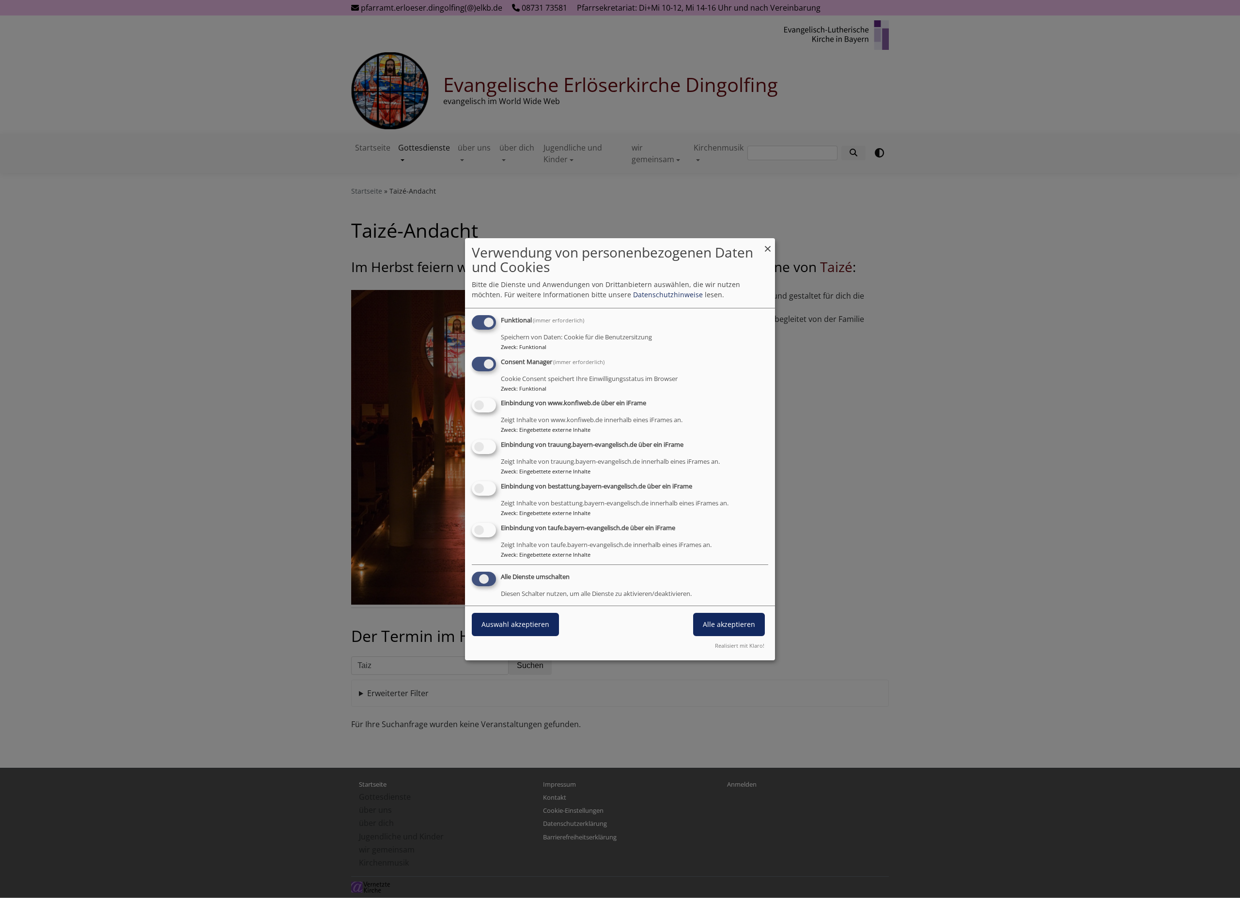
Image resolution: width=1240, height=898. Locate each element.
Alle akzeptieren (729, 624)
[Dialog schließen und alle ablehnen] (767, 244)
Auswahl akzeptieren (515, 624)
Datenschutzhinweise (668, 294)
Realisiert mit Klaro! (739, 645)
